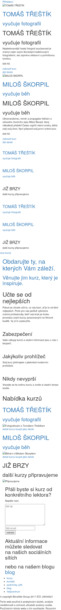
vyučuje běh (16, 93)
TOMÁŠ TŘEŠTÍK (27, 13)
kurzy (10, 578)
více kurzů (5, 252)
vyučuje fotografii (22, 23)
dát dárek (8, 72)
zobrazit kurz (9, 68)
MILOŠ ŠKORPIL (26, 84)
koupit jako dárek (25, 429)
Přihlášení (8, 1)
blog (10, 572)
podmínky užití (14, 584)
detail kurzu (9, 429)
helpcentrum (13, 591)
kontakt (11, 581)
